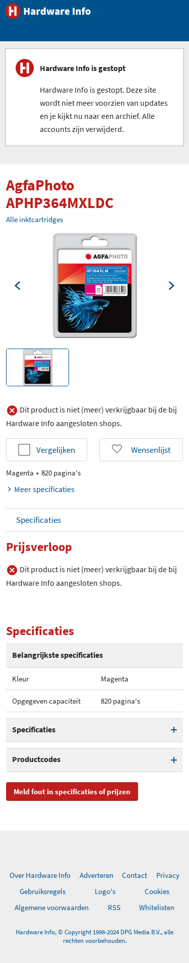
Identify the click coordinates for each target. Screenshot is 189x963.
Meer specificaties (44, 489)
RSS (114, 907)
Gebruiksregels (43, 891)
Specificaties (38, 519)
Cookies (157, 891)
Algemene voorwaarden (52, 907)
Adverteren (96, 875)
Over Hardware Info (40, 875)
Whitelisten (156, 907)
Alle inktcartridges (34, 219)
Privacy (167, 875)
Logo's (105, 891)
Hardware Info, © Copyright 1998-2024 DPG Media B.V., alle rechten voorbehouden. (94, 936)
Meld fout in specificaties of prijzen (72, 791)
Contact (134, 875)
